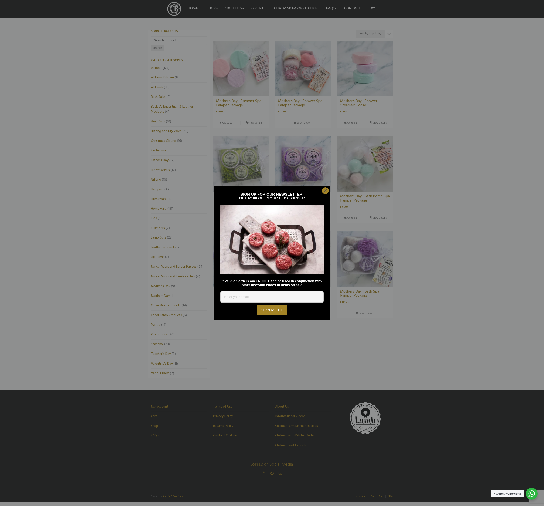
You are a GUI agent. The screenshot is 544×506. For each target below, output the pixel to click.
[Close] (325, 191)
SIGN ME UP (272, 310)
